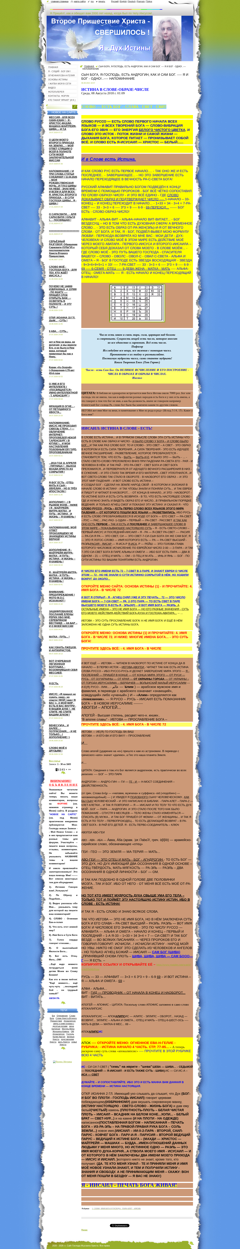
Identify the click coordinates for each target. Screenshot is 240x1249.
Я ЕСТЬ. (54, 683)
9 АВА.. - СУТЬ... (58, 331)
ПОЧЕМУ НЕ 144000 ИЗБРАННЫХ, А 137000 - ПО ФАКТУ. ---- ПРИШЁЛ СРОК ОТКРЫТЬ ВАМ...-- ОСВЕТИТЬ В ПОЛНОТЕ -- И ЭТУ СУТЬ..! (63, 296)
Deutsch (132, 1)
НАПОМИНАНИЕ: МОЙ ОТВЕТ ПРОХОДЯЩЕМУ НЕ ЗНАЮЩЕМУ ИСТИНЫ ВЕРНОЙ (62, 533)
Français (141, 1)
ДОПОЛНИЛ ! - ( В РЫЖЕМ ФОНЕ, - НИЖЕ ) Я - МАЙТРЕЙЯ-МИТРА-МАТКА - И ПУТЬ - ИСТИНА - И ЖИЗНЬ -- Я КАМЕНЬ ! (63, 509)
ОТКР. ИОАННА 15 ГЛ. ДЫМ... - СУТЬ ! (62, 319)
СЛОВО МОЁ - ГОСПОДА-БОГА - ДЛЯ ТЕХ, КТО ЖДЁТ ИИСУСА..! (63, 271)
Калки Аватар (59, 1037)
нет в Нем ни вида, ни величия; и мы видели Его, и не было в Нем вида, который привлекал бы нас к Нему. (62, 349)
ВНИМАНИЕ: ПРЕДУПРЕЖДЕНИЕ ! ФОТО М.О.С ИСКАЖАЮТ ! (62, 596)
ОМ (72, 1031)
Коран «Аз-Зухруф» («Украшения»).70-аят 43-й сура (61, 370)
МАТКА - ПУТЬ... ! (59, 636)
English (123, 1)
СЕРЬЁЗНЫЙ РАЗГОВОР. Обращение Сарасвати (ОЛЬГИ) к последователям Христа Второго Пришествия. (63, 249)
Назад (84, 1230)
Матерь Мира (68, 1029)
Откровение (62, 1016)
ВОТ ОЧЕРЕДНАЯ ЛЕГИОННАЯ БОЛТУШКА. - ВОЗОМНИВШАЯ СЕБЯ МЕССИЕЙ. (63, 667)
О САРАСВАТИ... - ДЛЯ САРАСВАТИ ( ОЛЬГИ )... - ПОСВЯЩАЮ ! (62, 217)
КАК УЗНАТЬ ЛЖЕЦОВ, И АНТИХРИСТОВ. (63, 649)
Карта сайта (80, 1)
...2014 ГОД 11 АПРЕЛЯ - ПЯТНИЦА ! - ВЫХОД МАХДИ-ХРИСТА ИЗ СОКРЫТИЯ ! (62, 467)
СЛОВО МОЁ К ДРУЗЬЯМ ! (58, 749)
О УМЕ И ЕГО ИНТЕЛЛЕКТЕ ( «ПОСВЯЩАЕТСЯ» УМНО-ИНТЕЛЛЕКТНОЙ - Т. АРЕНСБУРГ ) (63, 389)
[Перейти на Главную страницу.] (106, 8)
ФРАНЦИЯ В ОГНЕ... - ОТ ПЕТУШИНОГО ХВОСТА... (62, 409)
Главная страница (59, 1)
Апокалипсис (70, 1021)
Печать (101, 1)
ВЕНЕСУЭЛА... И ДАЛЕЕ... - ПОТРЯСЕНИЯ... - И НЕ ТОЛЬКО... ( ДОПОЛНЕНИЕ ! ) (62, 731)
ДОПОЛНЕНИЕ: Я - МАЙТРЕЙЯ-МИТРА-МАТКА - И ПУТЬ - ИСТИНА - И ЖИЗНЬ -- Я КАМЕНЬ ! (62, 555)
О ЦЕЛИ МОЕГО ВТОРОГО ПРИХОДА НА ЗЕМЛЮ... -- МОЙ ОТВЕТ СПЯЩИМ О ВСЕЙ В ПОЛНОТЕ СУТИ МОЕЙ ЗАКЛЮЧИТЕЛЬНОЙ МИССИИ (61, 150)
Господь (70, 1034)
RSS (92, 1)
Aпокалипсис (59, 1034)
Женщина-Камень (61, 1031)
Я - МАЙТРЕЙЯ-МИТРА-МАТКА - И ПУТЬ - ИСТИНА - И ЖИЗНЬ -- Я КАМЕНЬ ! (63, 577)
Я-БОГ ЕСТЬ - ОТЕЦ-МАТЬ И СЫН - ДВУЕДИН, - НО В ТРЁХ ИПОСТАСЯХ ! (63, 487)
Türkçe (149, 1)
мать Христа (64, 1042)
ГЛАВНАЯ (89, 66)
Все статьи (54, 761)
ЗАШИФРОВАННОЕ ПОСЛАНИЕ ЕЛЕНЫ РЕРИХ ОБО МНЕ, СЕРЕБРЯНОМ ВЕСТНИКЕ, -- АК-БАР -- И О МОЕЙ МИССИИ (63, 618)
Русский (115, 1)
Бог (53, 1016)
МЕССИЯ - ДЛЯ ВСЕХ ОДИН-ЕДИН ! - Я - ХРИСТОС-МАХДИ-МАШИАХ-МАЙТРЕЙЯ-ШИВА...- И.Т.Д (62, 123)
